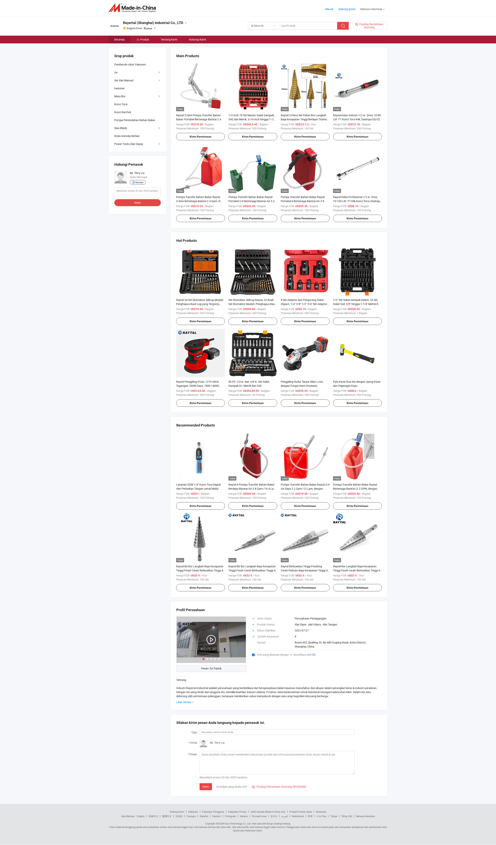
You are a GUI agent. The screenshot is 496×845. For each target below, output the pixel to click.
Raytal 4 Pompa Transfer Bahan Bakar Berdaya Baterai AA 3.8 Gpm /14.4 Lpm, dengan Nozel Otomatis (252, 488)
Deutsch (216, 816)
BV (314, 654)
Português (230, 816)
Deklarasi (193, 811)
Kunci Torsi (120, 104)
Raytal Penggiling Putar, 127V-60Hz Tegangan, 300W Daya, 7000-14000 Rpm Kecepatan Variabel (197, 386)
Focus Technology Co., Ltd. (237, 823)
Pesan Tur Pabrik (211, 668)
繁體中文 (166, 816)
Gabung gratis (347, 9)
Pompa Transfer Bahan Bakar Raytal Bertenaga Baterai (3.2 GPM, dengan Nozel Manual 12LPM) (355, 488)
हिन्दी (310, 816)
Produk (144, 39)
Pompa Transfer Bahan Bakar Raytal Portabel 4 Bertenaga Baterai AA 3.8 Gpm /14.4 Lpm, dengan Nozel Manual (304, 201)
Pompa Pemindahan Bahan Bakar (134, 120)
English (141, 816)
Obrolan (139, 182)
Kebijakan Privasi (237, 811)
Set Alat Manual (123, 80)
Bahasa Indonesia (365, 816)
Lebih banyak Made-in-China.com (268, 811)
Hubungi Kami (197, 39)
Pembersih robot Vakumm (130, 64)
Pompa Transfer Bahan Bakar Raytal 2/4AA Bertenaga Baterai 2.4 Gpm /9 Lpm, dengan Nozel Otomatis (198, 201)
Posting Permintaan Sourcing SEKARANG (279, 786)
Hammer (119, 88)
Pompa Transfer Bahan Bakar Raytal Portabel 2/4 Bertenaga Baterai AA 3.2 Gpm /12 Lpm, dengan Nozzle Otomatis (252, 201)
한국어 (273, 816)
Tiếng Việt (346, 816)
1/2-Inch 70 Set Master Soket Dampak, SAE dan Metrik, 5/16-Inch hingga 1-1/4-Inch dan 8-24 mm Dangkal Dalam (252, 119)
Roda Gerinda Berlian (127, 136)
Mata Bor (120, 96)
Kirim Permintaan (200, 136)
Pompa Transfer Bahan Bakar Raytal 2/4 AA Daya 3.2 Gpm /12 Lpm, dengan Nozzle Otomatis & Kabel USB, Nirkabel (305, 488)
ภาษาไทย (321, 816)
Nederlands (298, 816)
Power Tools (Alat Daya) (128, 144)
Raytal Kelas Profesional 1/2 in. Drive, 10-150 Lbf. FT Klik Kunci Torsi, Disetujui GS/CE (357, 201)
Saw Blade (120, 128)
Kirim (206, 786)
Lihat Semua (183, 702)
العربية (285, 816)
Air (116, 72)
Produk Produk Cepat (300, 811)
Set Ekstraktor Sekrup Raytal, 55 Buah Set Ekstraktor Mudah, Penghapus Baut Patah (252, 304)
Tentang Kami (169, 39)
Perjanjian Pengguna (213, 811)
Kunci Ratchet (122, 112)
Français (191, 816)
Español (204, 816)
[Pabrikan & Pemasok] (133, 7)
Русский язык (259, 816)
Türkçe (333, 816)
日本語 (179, 816)
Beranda (119, 39)
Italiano (244, 816)
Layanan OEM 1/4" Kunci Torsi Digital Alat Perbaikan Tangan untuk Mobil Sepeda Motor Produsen (198, 488)
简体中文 (153, 816)
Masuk (329, 9)
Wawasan (321, 811)
